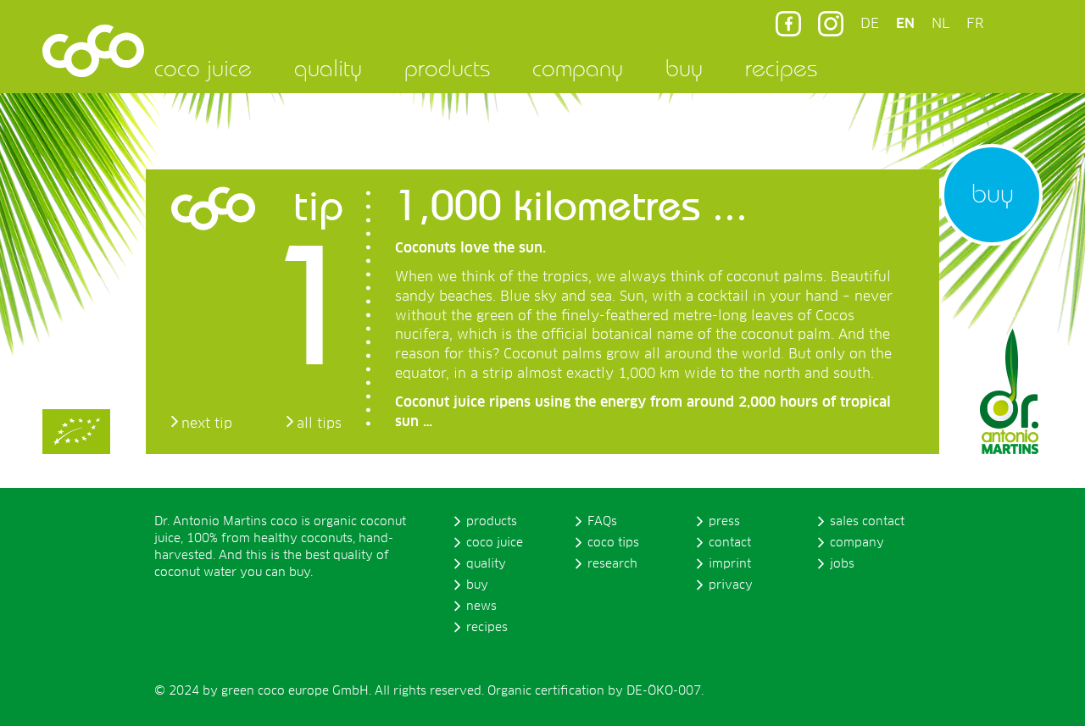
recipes (781, 67)
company (577, 67)
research (612, 564)
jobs (842, 564)
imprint (730, 564)
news (481, 606)
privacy (731, 585)
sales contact (867, 522)
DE (869, 23)
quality (328, 67)
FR (974, 23)
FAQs (602, 522)
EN (905, 23)
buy (684, 67)
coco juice (203, 67)
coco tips (613, 543)
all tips (319, 423)
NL (940, 23)
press (724, 522)
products (447, 67)
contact (730, 543)
